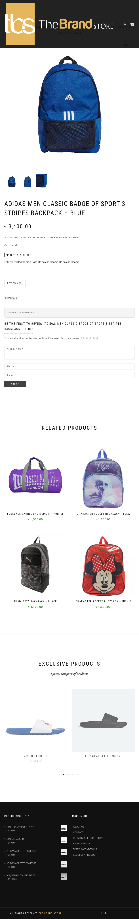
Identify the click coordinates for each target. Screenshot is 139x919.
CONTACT (78, 832)
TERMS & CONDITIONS (85, 849)
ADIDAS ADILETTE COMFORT (103, 756)
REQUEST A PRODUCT (84, 854)
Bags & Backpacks (48, 262)
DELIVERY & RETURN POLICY (88, 838)
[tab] (15, 283)
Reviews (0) (15, 283)
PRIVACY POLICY (81, 843)
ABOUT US (78, 826)
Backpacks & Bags (27, 262)
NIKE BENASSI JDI (35, 756)
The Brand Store (50, 913)
